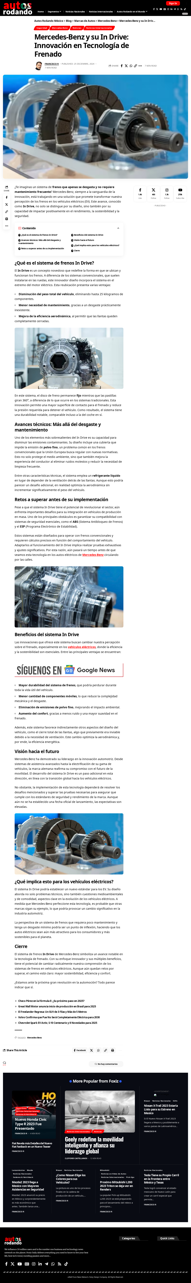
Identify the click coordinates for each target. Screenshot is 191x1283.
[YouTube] (161, 9)
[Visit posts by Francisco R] (38, 65)
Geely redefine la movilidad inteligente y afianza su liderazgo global (94, 1145)
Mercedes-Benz (60, 28)
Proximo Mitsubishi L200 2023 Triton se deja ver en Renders (116, 1185)
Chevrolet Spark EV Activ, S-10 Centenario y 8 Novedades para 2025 (57, 1023)
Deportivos (21, 1108)
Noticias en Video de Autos (113, 1174)
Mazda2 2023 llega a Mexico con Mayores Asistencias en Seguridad (28, 1185)
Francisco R (52, 63)
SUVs (175, 1101)
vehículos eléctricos (82, 647)
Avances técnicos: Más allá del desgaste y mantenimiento (39, 242)
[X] (157, 9)
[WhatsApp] (178, 9)
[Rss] (181, 9)
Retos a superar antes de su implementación (42, 248)
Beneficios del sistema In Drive (88, 234)
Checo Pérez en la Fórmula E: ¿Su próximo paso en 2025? (51, 1001)
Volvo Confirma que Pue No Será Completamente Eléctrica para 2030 (59, 1017)
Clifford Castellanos (76, 1158)
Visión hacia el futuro (84, 240)
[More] (140, 65)
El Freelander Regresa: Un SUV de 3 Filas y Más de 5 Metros (52, 1011)
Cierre (77, 250)
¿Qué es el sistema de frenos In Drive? (39, 234)
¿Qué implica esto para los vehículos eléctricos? (96, 245)
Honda (32, 1108)
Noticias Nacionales (161, 1101)
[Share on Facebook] (122, 65)
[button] (173, 3)
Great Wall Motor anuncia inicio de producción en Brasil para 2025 (57, 1006)
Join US (184, 3)
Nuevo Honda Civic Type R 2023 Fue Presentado (30, 1124)
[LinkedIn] (171, 9)
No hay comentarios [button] (107, 1064)
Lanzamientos (18, 1170)
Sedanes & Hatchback (26, 1114)
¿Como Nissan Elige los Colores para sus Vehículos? (71, 1178)
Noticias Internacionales (99, 28)
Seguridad (42, 28)
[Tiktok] (185, 9)
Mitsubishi (104, 1170)
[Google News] (165, 9)
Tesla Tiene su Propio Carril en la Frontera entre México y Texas (161, 1178)
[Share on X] (126, 65)
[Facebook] (154, 9)
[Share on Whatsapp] (131, 65)
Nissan (147, 1101)
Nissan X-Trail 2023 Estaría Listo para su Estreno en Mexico (161, 1109)
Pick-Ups (130, 1177)
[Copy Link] (135, 65)
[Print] (6, 218)
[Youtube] (180, 194)
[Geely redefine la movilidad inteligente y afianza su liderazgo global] (100, 1112)
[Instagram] (168, 9)
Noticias (77, 28)
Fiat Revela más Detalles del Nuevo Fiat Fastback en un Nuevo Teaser (32, 1145)
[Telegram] (174, 9)
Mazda (30, 1170)
